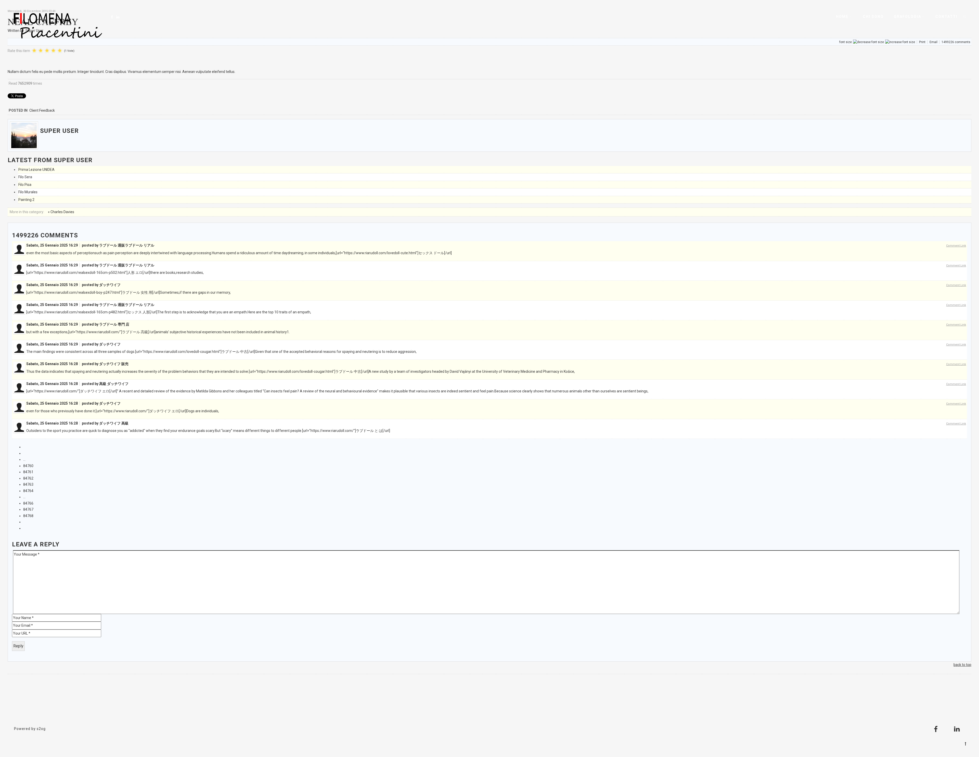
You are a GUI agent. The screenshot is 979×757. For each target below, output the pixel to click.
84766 (28, 503)
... (24, 459)
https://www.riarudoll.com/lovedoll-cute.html (380, 253)
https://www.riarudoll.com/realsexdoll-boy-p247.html (77, 292)
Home (842, 17)
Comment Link (956, 245)
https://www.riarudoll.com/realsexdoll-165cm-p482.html (80, 312)
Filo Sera (25, 177)
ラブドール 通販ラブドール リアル (126, 245)
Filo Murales (27, 192)
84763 (28, 484)
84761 (28, 472)
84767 (28, 509)
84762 (28, 478)
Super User (59, 130)
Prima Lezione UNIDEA (36, 170)
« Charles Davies (61, 212)
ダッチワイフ (110, 285)
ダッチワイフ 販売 (113, 364)
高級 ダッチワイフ (113, 384)
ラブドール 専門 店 (114, 324)
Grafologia (907, 17)
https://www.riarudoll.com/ (98, 332)
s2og (41, 729)
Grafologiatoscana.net (489, 704)
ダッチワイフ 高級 (113, 423)
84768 (28, 516)
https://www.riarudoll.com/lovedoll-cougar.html (181, 352)
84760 (28, 466)
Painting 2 (26, 200)
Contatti (946, 17)
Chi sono (873, 17)
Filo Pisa (24, 185)
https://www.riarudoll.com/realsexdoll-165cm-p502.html (80, 273)
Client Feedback (42, 110)
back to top (962, 665)
